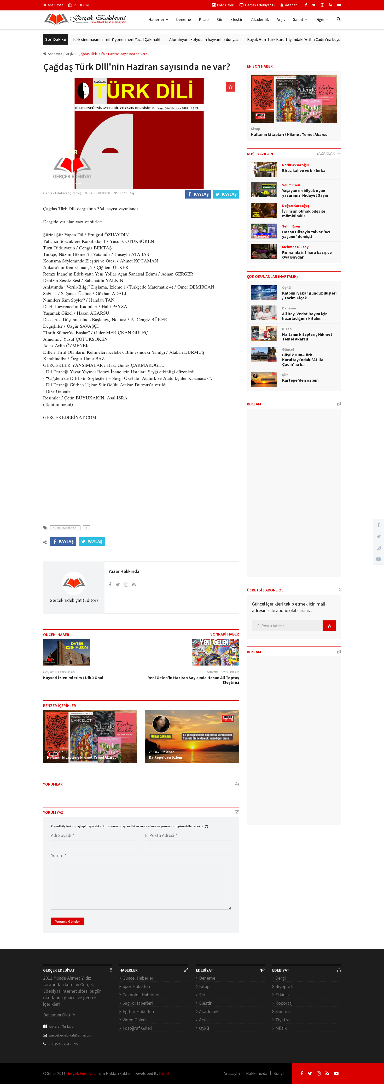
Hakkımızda (256, 1073)
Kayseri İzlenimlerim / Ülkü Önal (73, 677)
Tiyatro (282, 1020)
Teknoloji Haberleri (141, 995)
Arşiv (281, 19)
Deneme (183, 19)
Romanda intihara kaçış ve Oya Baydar (307, 255)
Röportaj (284, 1003)
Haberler (156, 19)
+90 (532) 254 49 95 (63, 1044)
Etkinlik (282, 995)
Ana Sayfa (55, 5)
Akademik (260, 19)
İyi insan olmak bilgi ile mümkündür (303, 213)
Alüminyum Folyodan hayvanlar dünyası (186, 39)
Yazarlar (290, 5)
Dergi (280, 978)
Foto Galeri (225, 5)
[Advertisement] (141, 472)
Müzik (281, 1028)
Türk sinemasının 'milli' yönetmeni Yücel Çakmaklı (98, 39)
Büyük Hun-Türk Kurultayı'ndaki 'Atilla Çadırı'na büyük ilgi (279, 39)
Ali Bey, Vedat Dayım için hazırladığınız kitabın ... (305, 316)
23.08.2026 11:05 (59, 751)
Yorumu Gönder (67, 921)
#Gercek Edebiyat (65, 528)
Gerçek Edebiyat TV (260, 5)
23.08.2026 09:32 (161, 751)
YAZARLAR (327, 153)
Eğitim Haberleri (138, 1011)
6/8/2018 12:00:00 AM (223, 672)
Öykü (204, 1028)
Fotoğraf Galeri (137, 1028)
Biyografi (284, 986)
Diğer (320, 19)
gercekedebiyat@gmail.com (71, 1035)
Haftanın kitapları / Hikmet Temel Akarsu (82, 757)
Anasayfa (55, 53)
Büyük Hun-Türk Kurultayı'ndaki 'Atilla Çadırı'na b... (302, 359)
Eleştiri (236, 19)
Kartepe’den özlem (165, 757)
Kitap (204, 19)
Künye (279, 1073)
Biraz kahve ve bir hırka (303, 170)
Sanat (298, 19)
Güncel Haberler (138, 978)
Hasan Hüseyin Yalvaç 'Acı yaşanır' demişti (306, 234)
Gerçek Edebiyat (80, 1073)
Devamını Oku (57, 1015)
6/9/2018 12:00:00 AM (59, 672)
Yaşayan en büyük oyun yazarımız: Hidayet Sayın (305, 193)
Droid (164, 1073)
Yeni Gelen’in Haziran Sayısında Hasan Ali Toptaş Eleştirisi (193, 680)
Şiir (220, 19)
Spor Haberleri (136, 986)
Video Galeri (134, 1020)
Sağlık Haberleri (138, 1003)
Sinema (282, 1011)
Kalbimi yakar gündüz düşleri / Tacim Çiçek (309, 295)
